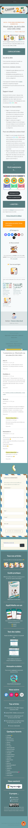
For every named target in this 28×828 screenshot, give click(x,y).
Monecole (9, 763)
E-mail (6, 517)
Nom (5, 511)
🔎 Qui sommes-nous (13, 799)
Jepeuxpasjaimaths (11, 747)
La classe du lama (10, 751)
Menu (14, 2)
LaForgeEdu (9, 752)
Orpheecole (9, 768)
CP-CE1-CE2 (10, 722)
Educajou (8, 744)
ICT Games (9, 745)
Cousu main (11, 22)
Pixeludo (8, 770)
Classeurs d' (15, 725)
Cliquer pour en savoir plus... (14, 599)
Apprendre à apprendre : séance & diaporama (14, 335)
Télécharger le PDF (14, 193)
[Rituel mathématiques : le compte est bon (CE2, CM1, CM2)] (17, 285)
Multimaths (9, 766)
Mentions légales (14, 797)
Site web (6, 524)
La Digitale (9, 735)
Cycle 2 (14, 624)
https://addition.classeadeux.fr (14, 658)
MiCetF (12, 210)
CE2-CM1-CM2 (16, 717)
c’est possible (14, 258)
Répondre (5, 369)
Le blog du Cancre (10, 756)
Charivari (8, 742)
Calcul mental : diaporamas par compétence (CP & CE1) (14, 343)
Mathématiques (19, 22)
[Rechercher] (22, 545)
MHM (20, 81)
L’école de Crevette (11, 749)
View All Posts (14, 323)
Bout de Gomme (10, 738)
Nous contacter (14, 801)
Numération (14, 24)
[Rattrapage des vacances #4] (7, 300)
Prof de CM (9, 773)
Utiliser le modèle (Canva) (14, 197)
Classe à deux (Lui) (20, 32)
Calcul (5, 22)
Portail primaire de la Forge (12, 772)
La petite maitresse (11, 754)
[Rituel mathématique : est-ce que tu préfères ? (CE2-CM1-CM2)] (7, 285)
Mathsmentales (10, 759)
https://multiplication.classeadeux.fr (14, 660)
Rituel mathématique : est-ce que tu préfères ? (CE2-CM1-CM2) (6, 291)
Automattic (17, 825)
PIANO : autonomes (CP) (14, 712)
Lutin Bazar (9, 758)
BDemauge (9, 737)
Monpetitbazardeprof (11, 765)
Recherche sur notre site (9, 542)
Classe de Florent (10, 740)
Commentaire (7, 488)
